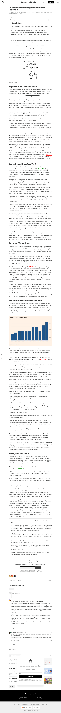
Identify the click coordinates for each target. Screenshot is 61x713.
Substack (24, 710)
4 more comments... (13, 649)
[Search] (44, 2)
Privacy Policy (39, 680)
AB (21, 468)
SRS (12, 600)
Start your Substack (27, 707)
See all (11, 686)
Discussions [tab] (18, 655)
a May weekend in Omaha (45, 250)
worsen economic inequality (33, 95)
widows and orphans (45, 91)
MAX (41, 168)
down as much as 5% (33, 545)
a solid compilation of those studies (23, 258)
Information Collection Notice (30, 680)
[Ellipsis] (52, 600)
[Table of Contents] (1, 356)
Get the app (36, 707)
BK (43, 359)
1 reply (14, 628)
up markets (37, 293)
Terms (38, 704)
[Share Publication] (46, 2)
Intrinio (31, 704)
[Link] (7, 23)
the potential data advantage (32, 167)
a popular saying (41, 267)
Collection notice (43, 704)
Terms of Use (36, 679)
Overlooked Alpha (17, 673)
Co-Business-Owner (15, 632)
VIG (49, 154)
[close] (42, 660)
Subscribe (51, 2)
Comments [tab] (12, 588)
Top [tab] (10, 655)
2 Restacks (23, 576)
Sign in (57, 2)
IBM (32, 266)
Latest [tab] (13, 655)
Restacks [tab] (16, 588)
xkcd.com (14, 83)
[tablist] (14, 589)
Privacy (34, 704)
